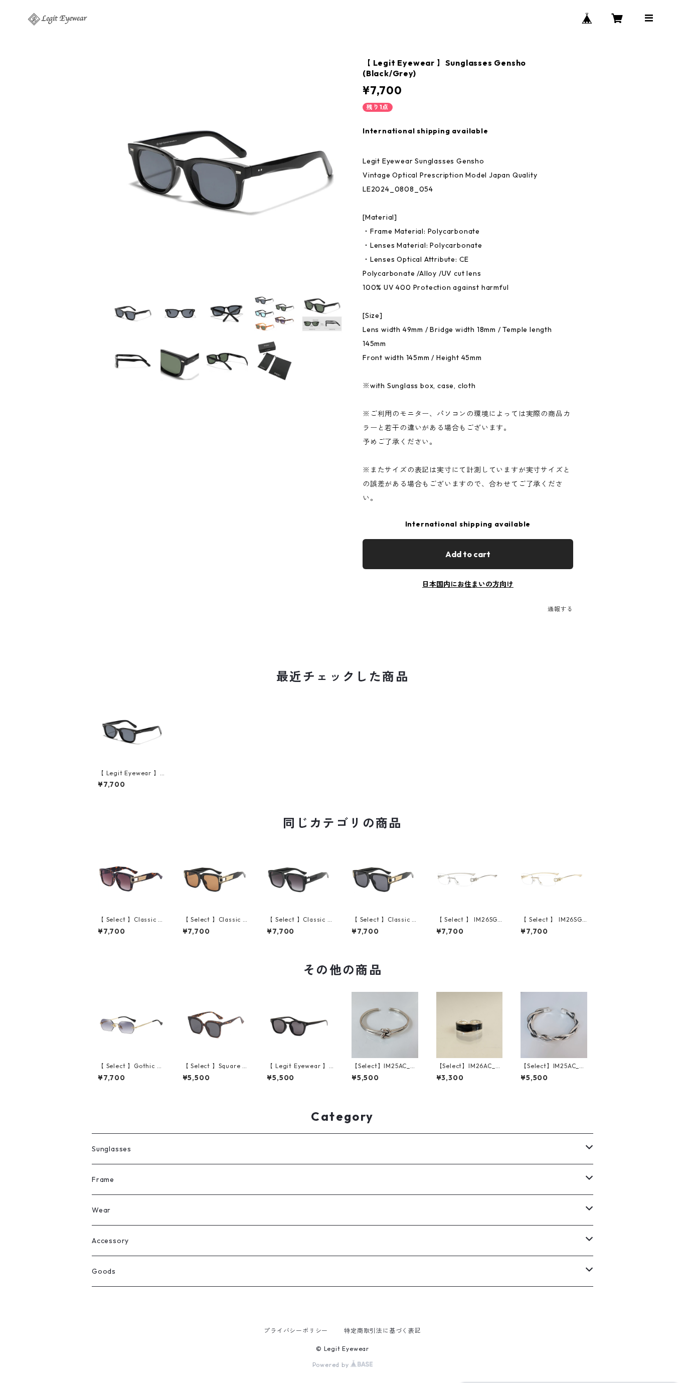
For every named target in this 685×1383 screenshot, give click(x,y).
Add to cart (467, 554)
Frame (103, 1179)
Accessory (110, 1240)
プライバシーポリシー (296, 1330)
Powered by (331, 1364)
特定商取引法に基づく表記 (382, 1330)
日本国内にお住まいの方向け (467, 584)
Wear (101, 1210)
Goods (104, 1271)
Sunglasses (111, 1148)
